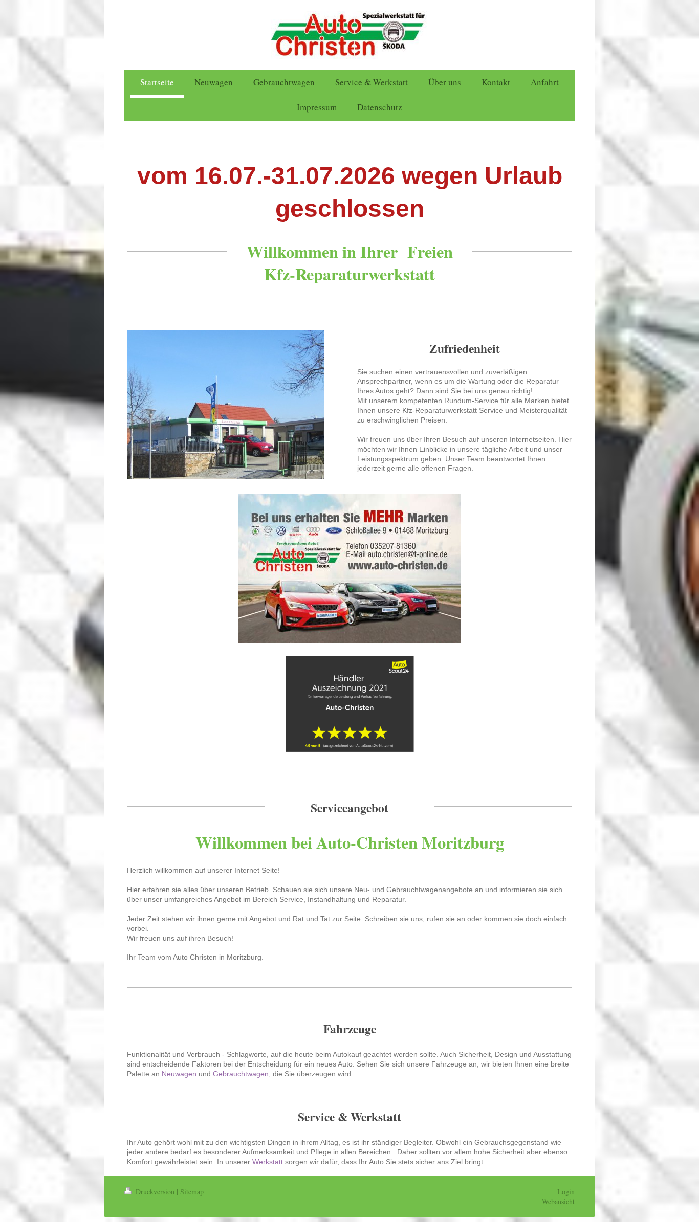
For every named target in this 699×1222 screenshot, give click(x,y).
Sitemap (192, 1191)
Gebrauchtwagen (241, 1074)
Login (566, 1191)
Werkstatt (267, 1162)
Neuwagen (179, 1074)
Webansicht (558, 1201)
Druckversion (155, 1191)
